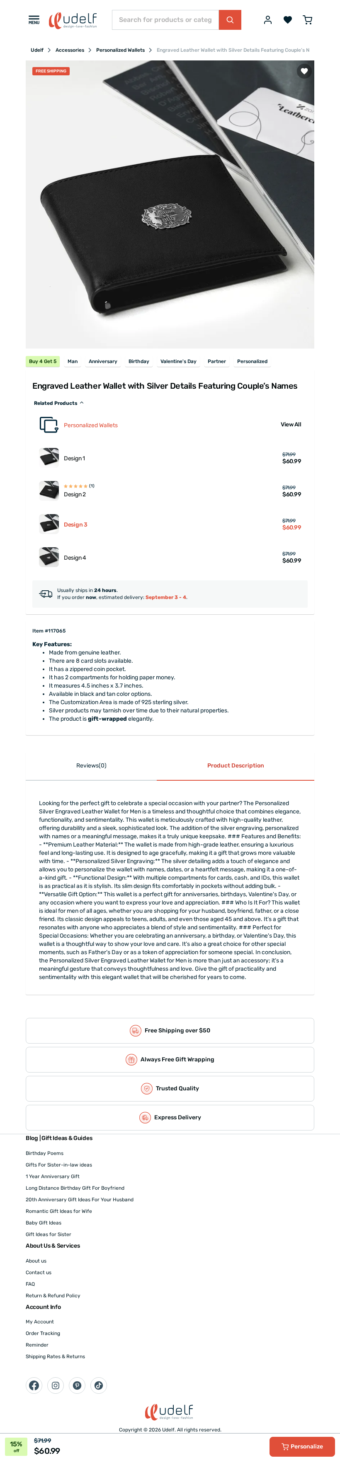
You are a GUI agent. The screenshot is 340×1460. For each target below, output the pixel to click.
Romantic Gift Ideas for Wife (59, 1211)
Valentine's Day (178, 361)
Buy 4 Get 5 (42, 361)
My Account (40, 1322)
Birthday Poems (44, 1153)
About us (36, 1261)
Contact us (38, 1272)
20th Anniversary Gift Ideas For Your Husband (80, 1200)
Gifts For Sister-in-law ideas (59, 1165)
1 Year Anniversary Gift (53, 1176)
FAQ (30, 1284)
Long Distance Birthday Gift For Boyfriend (75, 1188)
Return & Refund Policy (53, 1296)
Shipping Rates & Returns (55, 1356)
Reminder (37, 1345)
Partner (217, 361)
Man (73, 361)
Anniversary (103, 361)
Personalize (307, 1446)
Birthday (139, 361)
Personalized (252, 361)
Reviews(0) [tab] (91, 765)
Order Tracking (43, 1333)
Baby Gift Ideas (43, 1223)
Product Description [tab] (235, 765)
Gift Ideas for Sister (48, 1234)
